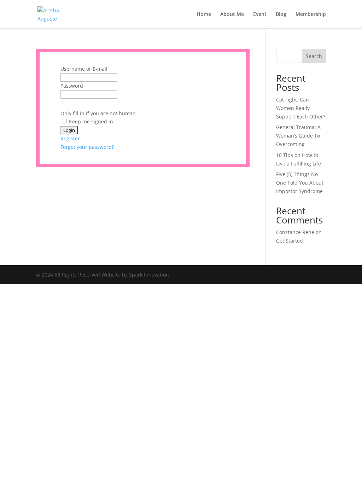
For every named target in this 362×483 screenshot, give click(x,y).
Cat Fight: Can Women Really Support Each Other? (300, 108)
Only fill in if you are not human (98, 113)
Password (71, 85)
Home (204, 14)
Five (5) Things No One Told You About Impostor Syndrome (299, 182)
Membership (311, 14)
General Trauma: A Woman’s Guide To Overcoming (298, 135)
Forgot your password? (87, 147)
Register (70, 138)
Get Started (289, 240)
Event (260, 14)
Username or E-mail (83, 68)
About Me (232, 14)
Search (314, 56)
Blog (281, 14)
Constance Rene (295, 232)
